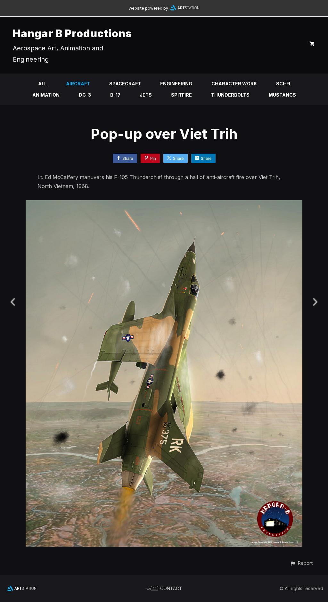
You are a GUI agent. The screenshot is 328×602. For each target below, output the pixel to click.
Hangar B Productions (72, 33)
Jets (146, 95)
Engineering (176, 83)
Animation (46, 95)
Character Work (234, 83)
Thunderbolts (230, 95)
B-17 (115, 95)
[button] (301, 563)
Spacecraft (125, 83)
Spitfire (181, 95)
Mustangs (282, 95)
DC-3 (85, 95)
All (42, 83)
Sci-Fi (283, 83)
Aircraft (78, 83)
